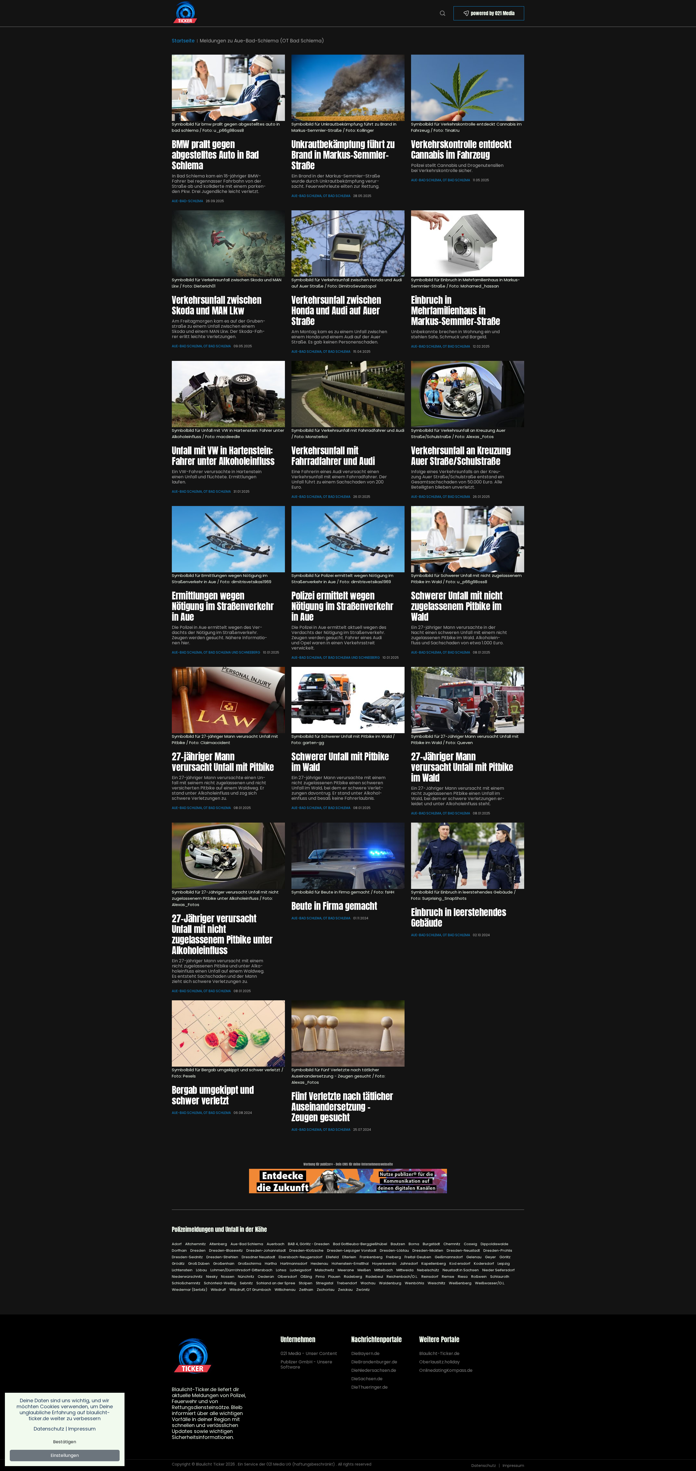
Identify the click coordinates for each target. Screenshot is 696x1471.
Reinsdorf (430, 1276)
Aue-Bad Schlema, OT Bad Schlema (320, 195)
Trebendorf (347, 1283)
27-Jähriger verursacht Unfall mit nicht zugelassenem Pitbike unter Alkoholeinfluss (222, 934)
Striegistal (325, 1283)
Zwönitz (363, 1289)
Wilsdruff (219, 1289)
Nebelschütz (428, 1270)
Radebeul (375, 1276)
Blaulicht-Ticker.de (439, 1353)
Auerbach (276, 1244)
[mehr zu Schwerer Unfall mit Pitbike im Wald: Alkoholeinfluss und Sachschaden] (467, 539)
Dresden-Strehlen (222, 1257)
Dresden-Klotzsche (306, 1250)
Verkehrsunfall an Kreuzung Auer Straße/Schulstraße (461, 456)
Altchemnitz (196, 1244)
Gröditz (178, 1263)
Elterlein (349, 1257)
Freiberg (394, 1257)
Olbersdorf (288, 1276)
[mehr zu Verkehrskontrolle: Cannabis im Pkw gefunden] (467, 88)
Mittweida (405, 1270)
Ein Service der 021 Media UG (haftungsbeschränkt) (286, 1464)
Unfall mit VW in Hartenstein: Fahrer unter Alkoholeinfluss (223, 456)
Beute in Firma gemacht (334, 906)
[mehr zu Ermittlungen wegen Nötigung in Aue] (228, 539)
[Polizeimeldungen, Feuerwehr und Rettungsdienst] (185, 13)
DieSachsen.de (367, 1378)
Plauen (334, 1276)
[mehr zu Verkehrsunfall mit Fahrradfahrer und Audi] (348, 394)
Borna (414, 1244)
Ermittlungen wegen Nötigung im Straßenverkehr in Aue (223, 606)
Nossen (228, 1276)
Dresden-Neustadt (464, 1250)
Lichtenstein (182, 1270)
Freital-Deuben (418, 1257)
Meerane (346, 1270)
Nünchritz (246, 1276)
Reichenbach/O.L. (403, 1276)
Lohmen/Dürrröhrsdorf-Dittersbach (241, 1270)
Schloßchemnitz (186, 1283)
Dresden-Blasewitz (226, 1250)
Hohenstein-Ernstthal (350, 1263)
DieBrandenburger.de (374, 1361)
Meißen (365, 1270)
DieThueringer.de (369, 1387)
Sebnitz (247, 1283)
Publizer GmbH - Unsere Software (306, 1364)
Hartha (271, 1263)
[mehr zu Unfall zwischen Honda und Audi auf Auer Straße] (348, 243)
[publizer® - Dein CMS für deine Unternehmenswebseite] (348, 1180)
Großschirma (250, 1263)
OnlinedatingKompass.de (446, 1370)
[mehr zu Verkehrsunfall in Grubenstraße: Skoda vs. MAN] (228, 243)
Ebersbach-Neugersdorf (301, 1257)
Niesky (212, 1276)
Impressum (513, 1465)
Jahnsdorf (409, 1263)
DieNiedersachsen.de (373, 1370)
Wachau (368, 1283)
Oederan (266, 1276)
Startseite (183, 41)
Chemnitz (452, 1244)
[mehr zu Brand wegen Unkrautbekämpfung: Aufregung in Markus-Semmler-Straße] (348, 88)
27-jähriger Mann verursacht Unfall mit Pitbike (223, 761)
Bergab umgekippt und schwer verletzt (213, 1095)
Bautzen (398, 1244)
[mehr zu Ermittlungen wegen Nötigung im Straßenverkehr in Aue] (348, 539)
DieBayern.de (365, 1353)
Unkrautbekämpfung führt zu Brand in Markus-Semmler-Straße (342, 154)
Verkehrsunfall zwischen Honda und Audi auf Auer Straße (336, 310)
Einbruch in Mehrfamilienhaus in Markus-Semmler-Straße (455, 310)
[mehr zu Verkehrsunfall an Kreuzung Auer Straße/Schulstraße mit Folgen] (467, 394)
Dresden (198, 1250)
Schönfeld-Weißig (220, 1283)
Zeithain (306, 1289)
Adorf (177, 1244)
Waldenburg (390, 1283)
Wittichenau (285, 1289)
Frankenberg (371, 1257)
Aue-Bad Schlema (247, 1244)
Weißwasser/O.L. (490, 1283)
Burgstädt (432, 1244)
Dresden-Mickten (428, 1250)
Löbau (202, 1270)
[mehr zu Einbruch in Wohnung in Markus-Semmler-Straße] (467, 243)
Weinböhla (415, 1283)
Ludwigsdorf (301, 1270)
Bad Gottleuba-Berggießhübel (360, 1244)
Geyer (491, 1257)
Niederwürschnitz (187, 1276)
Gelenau (474, 1257)
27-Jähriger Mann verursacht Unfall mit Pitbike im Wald (462, 767)
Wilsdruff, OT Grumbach (250, 1289)
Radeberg (353, 1276)
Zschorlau (326, 1289)
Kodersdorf (484, 1263)
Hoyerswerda (384, 1263)
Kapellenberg (434, 1263)
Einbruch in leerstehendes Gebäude (458, 917)
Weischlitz (437, 1283)
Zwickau (345, 1289)
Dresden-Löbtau (395, 1250)
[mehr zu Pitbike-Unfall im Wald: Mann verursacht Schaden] (467, 700)
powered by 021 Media (493, 13)
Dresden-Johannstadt (266, 1250)
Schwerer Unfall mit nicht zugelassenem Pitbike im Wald (456, 606)
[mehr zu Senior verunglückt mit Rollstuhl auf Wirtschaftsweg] (228, 1033)
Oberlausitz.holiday (439, 1361)
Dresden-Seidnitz (188, 1257)
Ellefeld (333, 1257)
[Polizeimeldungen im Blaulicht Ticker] (192, 1356)
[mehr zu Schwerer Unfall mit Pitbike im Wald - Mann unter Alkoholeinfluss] (348, 700)
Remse (448, 1276)
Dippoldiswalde (494, 1244)
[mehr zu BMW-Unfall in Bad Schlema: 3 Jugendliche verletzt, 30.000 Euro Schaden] (228, 88)
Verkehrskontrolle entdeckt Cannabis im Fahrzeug (461, 149)
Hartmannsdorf (294, 1263)
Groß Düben (199, 1263)
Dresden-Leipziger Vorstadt (352, 1250)
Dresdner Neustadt (259, 1257)
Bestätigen (64, 1442)
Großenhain (224, 1263)
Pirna (320, 1276)
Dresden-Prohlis (497, 1250)
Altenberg (218, 1244)
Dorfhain (180, 1250)
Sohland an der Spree (276, 1283)
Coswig (471, 1244)
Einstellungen (65, 1455)
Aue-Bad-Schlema (187, 201)
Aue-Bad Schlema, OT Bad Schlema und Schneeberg (216, 652)
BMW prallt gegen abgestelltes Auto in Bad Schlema (215, 154)
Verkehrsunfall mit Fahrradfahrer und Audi (333, 456)
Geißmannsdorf (449, 1257)
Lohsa (281, 1270)
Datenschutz (483, 1465)
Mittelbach (384, 1270)
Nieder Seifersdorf (498, 1270)
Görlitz (505, 1257)
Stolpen (306, 1283)
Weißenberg (460, 1283)
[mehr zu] (348, 856)
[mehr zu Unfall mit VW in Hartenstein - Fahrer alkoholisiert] (228, 394)
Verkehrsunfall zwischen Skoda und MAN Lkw (216, 305)
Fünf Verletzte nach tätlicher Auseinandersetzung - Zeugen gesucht (342, 1106)
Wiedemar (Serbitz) (190, 1289)
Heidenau (320, 1263)
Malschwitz (325, 1270)
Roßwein (479, 1276)
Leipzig (504, 1263)
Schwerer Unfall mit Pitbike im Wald (340, 761)
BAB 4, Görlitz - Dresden (309, 1244)
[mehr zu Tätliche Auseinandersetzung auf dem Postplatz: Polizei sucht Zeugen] (348, 1033)
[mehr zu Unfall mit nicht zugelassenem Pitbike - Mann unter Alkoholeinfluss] (228, 856)
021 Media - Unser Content (309, 1353)
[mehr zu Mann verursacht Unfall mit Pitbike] (228, 700)
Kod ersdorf (460, 1263)
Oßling (306, 1276)
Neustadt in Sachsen (461, 1270)
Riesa (463, 1276)
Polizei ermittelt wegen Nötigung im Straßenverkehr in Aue (342, 606)
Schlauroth (499, 1276)
